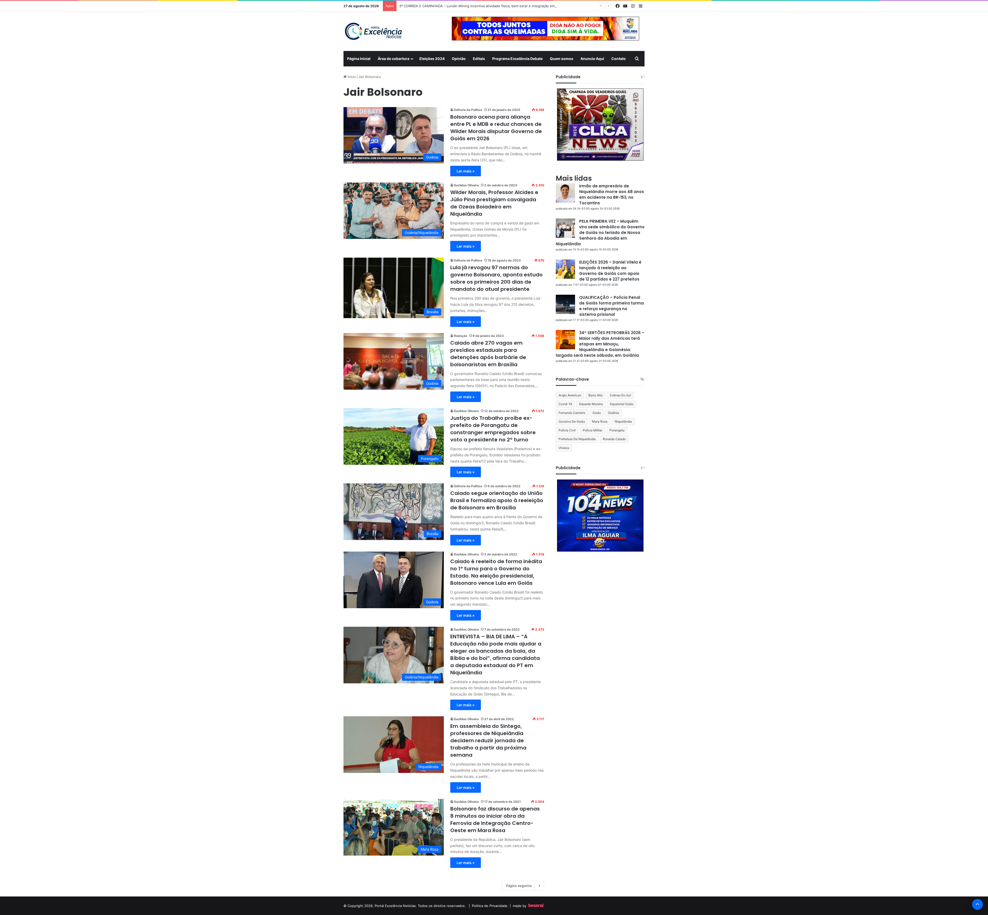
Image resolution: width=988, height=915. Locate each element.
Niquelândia (623, 421)
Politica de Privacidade (490, 906)
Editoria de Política (468, 110)
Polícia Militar (592, 430)
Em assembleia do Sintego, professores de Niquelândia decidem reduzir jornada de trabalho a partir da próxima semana (488, 740)
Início (351, 77)
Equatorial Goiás (621, 404)
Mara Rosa (599, 421)
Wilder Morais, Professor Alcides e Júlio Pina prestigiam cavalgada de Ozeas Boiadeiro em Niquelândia (494, 203)
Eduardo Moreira (591, 404)
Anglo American (570, 395)
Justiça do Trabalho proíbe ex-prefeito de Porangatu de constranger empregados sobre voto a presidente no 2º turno (493, 428)
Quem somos (561, 58)
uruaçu (564, 448)
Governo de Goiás (572, 421)
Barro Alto (595, 395)
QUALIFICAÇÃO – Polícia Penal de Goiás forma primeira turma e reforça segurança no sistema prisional (611, 306)
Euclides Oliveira (466, 185)
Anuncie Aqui (592, 58)
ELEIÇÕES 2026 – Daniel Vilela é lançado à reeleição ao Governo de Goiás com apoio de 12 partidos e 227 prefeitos (610, 270)
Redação (460, 336)
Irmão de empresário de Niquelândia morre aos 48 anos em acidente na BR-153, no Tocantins (611, 194)
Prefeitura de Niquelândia (577, 439)
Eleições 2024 (432, 58)
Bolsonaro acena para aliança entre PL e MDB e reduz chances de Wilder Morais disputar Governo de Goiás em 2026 (496, 127)
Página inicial (358, 58)
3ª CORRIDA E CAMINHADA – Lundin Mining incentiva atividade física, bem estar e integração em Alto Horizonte (489, 6)
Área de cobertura (393, 58)
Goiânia (613, 413)
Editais (479, 58)
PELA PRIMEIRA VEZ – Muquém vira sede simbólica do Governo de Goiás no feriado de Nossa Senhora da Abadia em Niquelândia (600, 233)
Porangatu (617, 430)
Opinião (459, 58)
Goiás (597, 413)
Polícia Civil (567, 430)
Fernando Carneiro (572, 413)
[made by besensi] (535, 906)
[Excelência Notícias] (373, 31)
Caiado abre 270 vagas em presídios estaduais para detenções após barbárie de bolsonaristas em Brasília (488, 353)
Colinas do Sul (620, 395)
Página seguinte (519, 886)
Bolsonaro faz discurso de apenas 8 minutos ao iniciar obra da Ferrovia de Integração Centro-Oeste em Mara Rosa (495, 819)
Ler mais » (465, 171)
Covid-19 (565, 404)
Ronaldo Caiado (614, 439)
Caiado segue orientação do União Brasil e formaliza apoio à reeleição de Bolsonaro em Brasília (496, 500)
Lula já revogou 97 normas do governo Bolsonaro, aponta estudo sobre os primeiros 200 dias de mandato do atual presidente (496, 278)
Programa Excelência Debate (517, 58)
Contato (618, 58)
